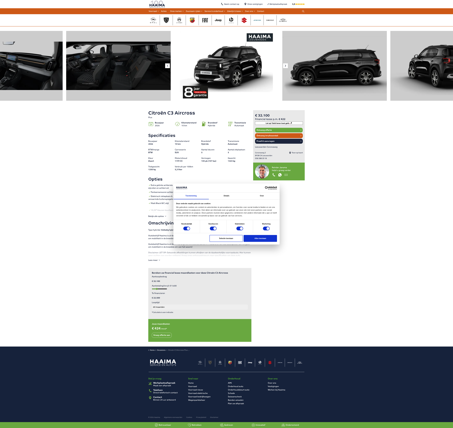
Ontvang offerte (264, 130)
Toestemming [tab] (191, 196)
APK (230, 383)
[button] (118, 66)
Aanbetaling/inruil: (164, 286)
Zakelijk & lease (234, 11)
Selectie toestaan (226, 238)
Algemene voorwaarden (173, 417)
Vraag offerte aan (161, 335)
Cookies (189, 417)
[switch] (213, 228)
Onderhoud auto (235, 386)
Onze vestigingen (255, 4)
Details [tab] (226, 196)
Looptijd (155, 302)
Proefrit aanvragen (266, 141)
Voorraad (153, 11)
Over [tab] (262, 196)
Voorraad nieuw (195, 390)
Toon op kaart (297, 153)
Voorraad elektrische (198, 393)
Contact (260, 11)
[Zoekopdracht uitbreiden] (303, 11)
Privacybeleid (201, 417)
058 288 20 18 (261, 158)
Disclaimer (214, 417)
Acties (164, 11)
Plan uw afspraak (236, 403)
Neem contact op (231, 4)
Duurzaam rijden (193, 11)
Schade (231, 393)
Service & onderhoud (214, 11)
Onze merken (176, 11)
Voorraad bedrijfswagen (199, 396)
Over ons (249, 11)
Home (191, 383)
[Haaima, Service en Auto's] (157, 4)
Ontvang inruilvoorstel (267, 135)
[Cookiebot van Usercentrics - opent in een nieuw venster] (266, 188)
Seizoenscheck (235, 396)
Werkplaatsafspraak (278, 4)
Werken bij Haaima (276, 390)
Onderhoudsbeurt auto (238, 390)
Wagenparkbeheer (196, 400)
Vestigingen (273, 386)
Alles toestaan (260, 238)
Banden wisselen (235, 400)
